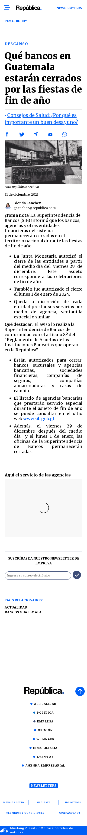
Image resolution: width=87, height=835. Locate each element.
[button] (7, 134)
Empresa (45, 721)
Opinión (45, 730)
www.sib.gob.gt (39, 418)
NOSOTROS (73, 802)
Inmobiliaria (45, 748)
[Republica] (29, 8)
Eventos (45, 756)
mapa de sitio (13, 802)
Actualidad (16, 607)
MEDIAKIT (44, 802)
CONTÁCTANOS (70, 813)
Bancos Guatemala (23, 612)
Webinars (45, 739)
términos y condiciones (25, 813)
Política (45, 712)
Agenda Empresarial (45, 765)
